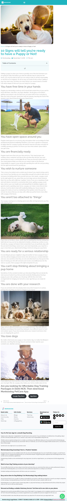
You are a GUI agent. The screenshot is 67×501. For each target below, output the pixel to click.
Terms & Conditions (59, 499)
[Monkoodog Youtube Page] (63, 415)
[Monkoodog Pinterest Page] (54, 418)
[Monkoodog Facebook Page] (57, 415)
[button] (24, 2)
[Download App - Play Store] (45, 422)
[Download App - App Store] (45, 417)
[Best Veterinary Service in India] (6, 2)
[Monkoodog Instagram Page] (54, 415)
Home (2, 46)
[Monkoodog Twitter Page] (60, 415)
